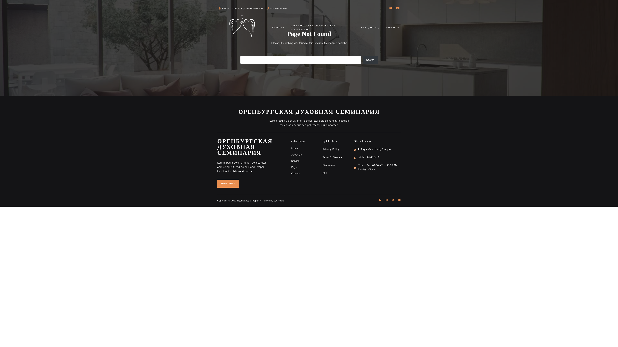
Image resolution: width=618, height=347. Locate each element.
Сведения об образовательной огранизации (313, 27)
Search (370, 59)
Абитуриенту (370, 27)
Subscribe (228, 183)
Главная (278, 27)
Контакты (392, 27)
